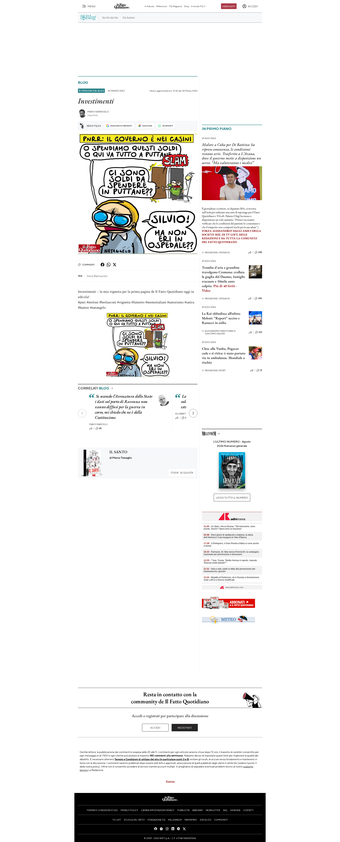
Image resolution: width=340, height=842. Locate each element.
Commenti (88, 264)
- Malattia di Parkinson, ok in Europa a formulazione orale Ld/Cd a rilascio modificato (231, 578)
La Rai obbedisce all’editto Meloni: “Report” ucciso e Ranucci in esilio (221, 318)
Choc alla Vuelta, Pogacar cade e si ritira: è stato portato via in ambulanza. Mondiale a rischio (223, 355)
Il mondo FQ (197, 6)
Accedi (155, 727)
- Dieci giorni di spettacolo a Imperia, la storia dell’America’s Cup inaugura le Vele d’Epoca (228, 536)
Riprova (170, 781)
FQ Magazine (175, 6)
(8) (100, 428)
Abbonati (228, 6)
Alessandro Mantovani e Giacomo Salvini (219, 332)
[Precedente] (82, 413)
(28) (260, 252)
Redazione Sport (214, 370)
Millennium (161, 6)
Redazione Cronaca (216, 252)
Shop (186, 6)
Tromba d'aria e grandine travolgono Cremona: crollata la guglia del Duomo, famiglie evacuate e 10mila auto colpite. (223, 279)
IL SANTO (118, 451)
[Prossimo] (193, 413)
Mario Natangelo (98, 111)
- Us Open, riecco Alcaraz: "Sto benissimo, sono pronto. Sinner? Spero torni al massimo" (229, 527)
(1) (261, 370)
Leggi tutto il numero (232, 497)
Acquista (182, 472)
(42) (260, 298)
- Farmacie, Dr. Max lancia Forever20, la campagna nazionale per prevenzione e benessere (231, 553)
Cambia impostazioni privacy (157, 810)
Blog (83, 82)
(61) (260, 332)
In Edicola (149, 6)
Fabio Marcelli (98, 424)
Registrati (185, 727)
